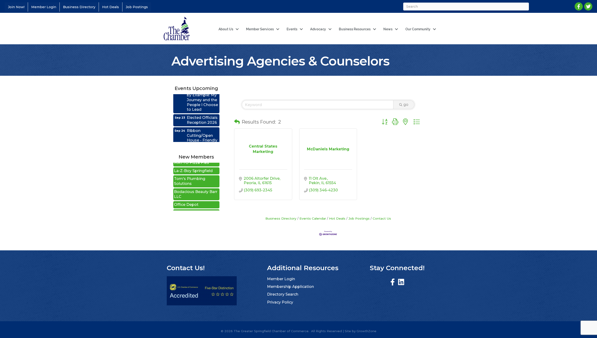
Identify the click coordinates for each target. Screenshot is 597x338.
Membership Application (290, 286)
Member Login (43, 7)
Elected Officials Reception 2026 (202, 114)
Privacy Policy (280, 302)
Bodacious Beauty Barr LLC (195, 188)
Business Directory (79, 7)
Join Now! (16, 7)
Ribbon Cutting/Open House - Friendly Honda (202, 131)
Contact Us (382, 218)
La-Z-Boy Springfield (193, 164)
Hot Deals (110, 7)
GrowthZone (366, 331)
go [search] (405, 104)
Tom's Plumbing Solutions (189, 175)
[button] (237, 122)
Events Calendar (312, 218)
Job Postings (137, 7)
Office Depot (186, 198)
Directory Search (282, 294)
